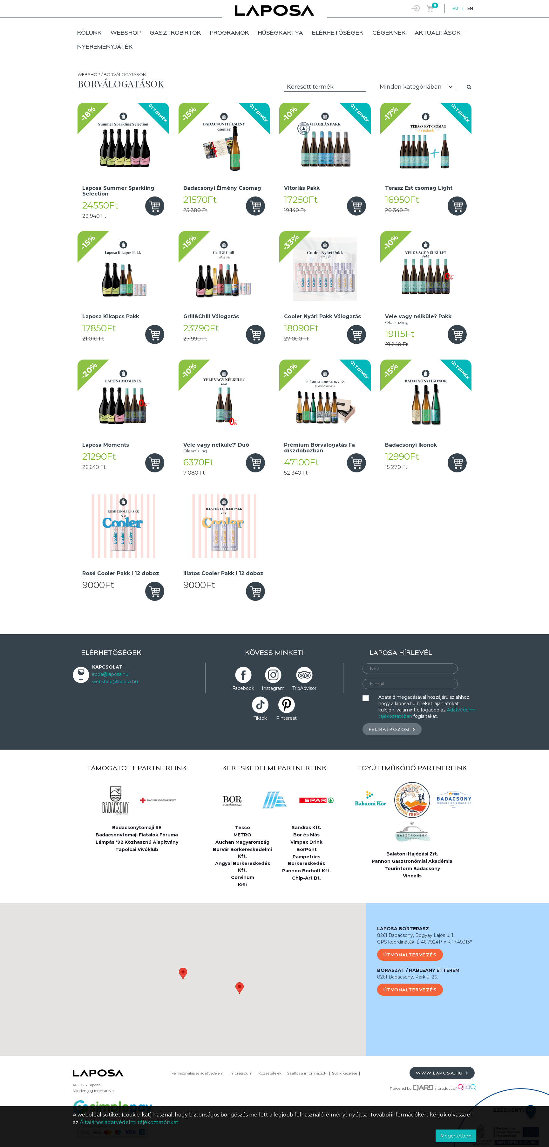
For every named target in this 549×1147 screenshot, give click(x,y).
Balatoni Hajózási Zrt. (412, 854)
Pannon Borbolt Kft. (306, 871)
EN (470, 8)
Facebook (243, 688)
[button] (183, 973)
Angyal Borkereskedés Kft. (242, 867)
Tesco (242, 827)
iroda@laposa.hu (110, 674)
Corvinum (242, 877)
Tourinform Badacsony (412, 868)
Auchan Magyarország (242, 842)
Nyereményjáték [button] (105, 47)
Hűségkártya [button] (280, 33)
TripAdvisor (304, 688)
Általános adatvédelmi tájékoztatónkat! (130, 1122)
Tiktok (260, 718)
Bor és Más (306, 835)
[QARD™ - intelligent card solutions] (423, 1088)
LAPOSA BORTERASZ (403, 928)
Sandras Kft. (306, 827)
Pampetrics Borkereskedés (306, 860)
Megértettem (455, 1136)
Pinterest (286, 718)
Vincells (412, 876)
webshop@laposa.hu (115, 681)
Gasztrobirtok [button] (175, 33)
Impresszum (241, 1073)
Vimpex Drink (306, 842)
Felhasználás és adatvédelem (198, 1073)
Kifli (242, 885)
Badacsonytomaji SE (136, 827)
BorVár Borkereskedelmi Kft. (242, 853)
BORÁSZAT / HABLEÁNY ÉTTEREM (418, 970)
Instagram (273, 688)
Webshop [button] (126, 33)
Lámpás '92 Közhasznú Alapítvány (137, 842)
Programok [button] (229, 33)
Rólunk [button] (89, 33)
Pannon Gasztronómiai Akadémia (412, 861)
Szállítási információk (306, 1073)
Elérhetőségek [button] (337, 33)
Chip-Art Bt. (306, 878)
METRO (242, 835)
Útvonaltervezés (410, 954)
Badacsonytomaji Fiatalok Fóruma (137, 835)
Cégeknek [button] (389, 33)
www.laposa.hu (440, 1073)
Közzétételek (269, 1073)
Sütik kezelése (344, 1073)
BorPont (306, 849)
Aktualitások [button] (438, 33)
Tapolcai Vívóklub (136, 849)
